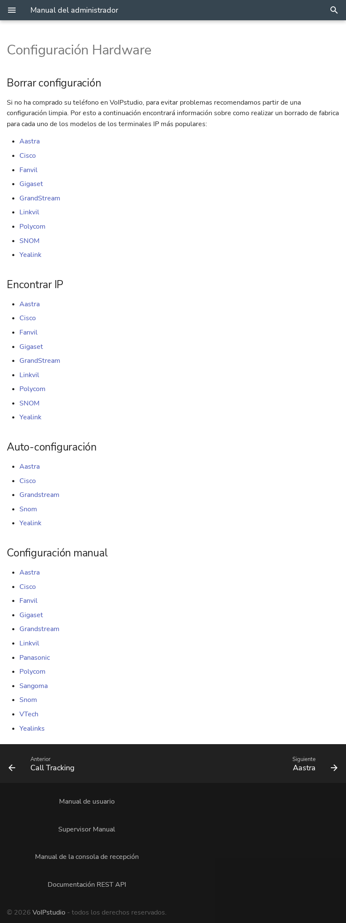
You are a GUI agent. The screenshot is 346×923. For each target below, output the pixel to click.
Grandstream (39, 494)
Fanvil (28, 170)
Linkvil (29, 212)
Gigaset (31, 184)
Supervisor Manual (86, 829)
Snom (28, 509)
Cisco (27, 155)
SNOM (29, 241)
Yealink (30, 254)
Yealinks (32, 728)
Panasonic (34, 657)
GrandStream (39, 198)
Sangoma (33, 686)
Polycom (32, 226)
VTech (28, 714)
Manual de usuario (87, 801)
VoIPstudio (48, 912)
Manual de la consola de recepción (87, 856)
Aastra (29, 141)
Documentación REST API (87, 884)
